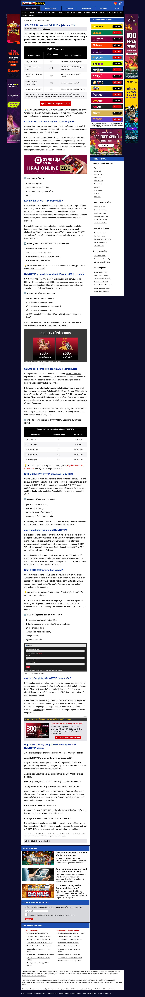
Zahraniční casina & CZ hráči (102, 239)
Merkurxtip (103, 12)
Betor (60, 12)
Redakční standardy (39, 993)
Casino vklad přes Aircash (101, 291)
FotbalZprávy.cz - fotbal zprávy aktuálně (38, 939)
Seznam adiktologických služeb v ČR (62, 989)
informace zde (59, 982)
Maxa (120, 12)
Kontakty (29, 993)
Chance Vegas (98, 181)
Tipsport (32, 12)
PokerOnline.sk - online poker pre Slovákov (70, 961)
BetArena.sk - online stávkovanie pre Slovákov (40, 954)
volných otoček (44, 491)
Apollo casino (98, 190)
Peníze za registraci (100, 213)
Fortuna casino (98, 174)
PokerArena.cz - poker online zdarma (68, 943)
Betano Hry (97, 171)
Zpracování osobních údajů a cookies (70, 993)
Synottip (39, 12)
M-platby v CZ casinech (101, 282)
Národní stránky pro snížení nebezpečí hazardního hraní (98, 989)
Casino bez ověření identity (102, 259)
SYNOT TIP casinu (34, 138)
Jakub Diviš (46, 29)
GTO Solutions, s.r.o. (105, 993)
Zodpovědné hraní (103, 973)
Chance (54, 12)
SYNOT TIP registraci (36, 595)
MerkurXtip (97, 196)
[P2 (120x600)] (131, 142)
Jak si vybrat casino (100, 255)
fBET (115, 12)
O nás (23, 993)
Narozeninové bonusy (100, 210)
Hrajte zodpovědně (28, 833)
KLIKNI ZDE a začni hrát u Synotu (68, 737)
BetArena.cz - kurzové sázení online (37, 933)
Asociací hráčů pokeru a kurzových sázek (34, 976)
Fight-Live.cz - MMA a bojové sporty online (39, 936)
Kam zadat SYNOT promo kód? (39, 191)
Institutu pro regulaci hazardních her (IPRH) (66, 973)
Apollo (67, 12)
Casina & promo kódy (100, 219)
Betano (73, 12)
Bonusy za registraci (34, 183)
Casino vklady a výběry (101, 272)
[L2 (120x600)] (13, 142)
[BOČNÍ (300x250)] (106, 155)
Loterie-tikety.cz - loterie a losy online (68, 936)
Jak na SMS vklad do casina (102, 278)
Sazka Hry (47, 12)
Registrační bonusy (99, 207)
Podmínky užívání (52, 993)
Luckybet (94, 12)
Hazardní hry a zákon (100, 242)
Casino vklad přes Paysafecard (103, 285)
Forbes (80, 12)
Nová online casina (99, 236)
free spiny (38, 710)
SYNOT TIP (97, 177)
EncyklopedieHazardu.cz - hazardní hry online (71, 933)
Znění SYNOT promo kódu (37, 187)
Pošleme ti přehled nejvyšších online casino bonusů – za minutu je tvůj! (53, 907)
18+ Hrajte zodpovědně (89, 993)
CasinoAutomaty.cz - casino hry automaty (70, 939)
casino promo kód (73, 374)
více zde (63, 836)
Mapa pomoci (77, 989)
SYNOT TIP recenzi (36, 269)
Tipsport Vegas (98, 168)
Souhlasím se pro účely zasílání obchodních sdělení (51, 915)
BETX (110, 12)
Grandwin (87, 12)
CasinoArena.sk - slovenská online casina (70, 957)
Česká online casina (100, 233)
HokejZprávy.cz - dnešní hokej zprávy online (39, 943)
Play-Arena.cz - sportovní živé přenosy (69, 954)
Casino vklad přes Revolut (101, 288)
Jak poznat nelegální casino (102, 262)
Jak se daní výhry (99, 245)
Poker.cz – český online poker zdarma (69, 946)
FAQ (28, 195)
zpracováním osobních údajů (44, 915)
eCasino (25, 15)
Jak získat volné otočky (100, 223)
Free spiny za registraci (101, 216)
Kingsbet (31, 15)
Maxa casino (98, 184)
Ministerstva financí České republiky (99, 971)
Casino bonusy (30, 561)
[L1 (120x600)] (13, 77)
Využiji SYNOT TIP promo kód (54, 103)
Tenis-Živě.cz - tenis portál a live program (39, 946)
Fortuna (25, 12)
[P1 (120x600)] (131, 77)
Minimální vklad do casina (101, 275)
